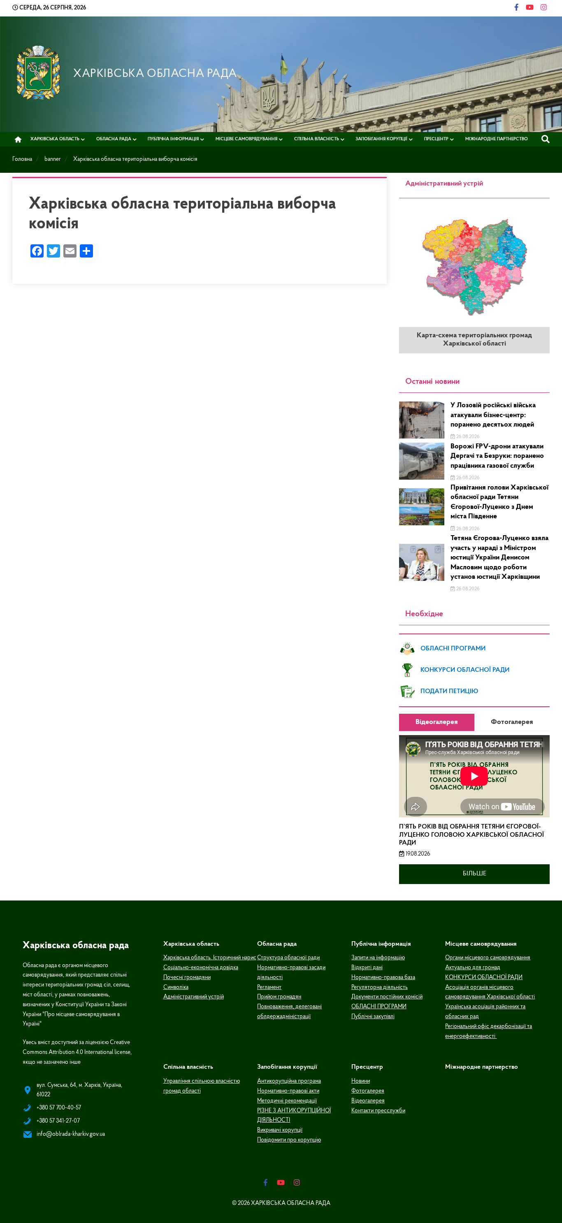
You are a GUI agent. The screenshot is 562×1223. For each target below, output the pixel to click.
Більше (474, 873)
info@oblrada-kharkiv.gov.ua (71, 1134)
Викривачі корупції (279, 1130)
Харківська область (54, 139)
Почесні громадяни (187, 978)
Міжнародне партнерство (496, 139)
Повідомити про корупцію (289, 1140)
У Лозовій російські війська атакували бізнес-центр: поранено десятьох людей (493, 415)
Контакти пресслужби (378, 1111)
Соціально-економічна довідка (200, 968)
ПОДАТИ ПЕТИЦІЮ (449, 691)
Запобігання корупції (381, 139)
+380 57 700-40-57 (59, 1108)
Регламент (269, 987)
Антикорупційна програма (289, 1081)
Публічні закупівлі (373, 1017)
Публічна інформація (173, 139)
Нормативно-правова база (383, 978)
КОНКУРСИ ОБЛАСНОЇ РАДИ (464, 670)
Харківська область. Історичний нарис (209, 958)
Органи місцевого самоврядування (487, 958)
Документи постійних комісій (387, 997)
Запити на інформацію (378, 958)
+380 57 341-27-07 (58, 1121)
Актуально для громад (472, 968)
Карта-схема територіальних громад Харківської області (474, 340)
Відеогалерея (368, 1101)
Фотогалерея (367, 1091)
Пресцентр (436, 139)
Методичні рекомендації (287, 1101)
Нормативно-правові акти (288, 1091)
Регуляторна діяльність (379, 987)
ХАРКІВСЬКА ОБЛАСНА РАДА (155, 74)
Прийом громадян (279, 997)
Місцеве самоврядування (246, 139)
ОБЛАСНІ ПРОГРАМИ (452, 648)
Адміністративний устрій (193, 997)
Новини (360, 1081)
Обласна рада (113, 139)
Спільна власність (316, 139)
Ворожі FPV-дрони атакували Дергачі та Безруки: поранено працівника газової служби (497, 456)
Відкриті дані (367, 968)
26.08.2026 (467, 436)
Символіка (175, 987)
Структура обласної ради (288, 958)
